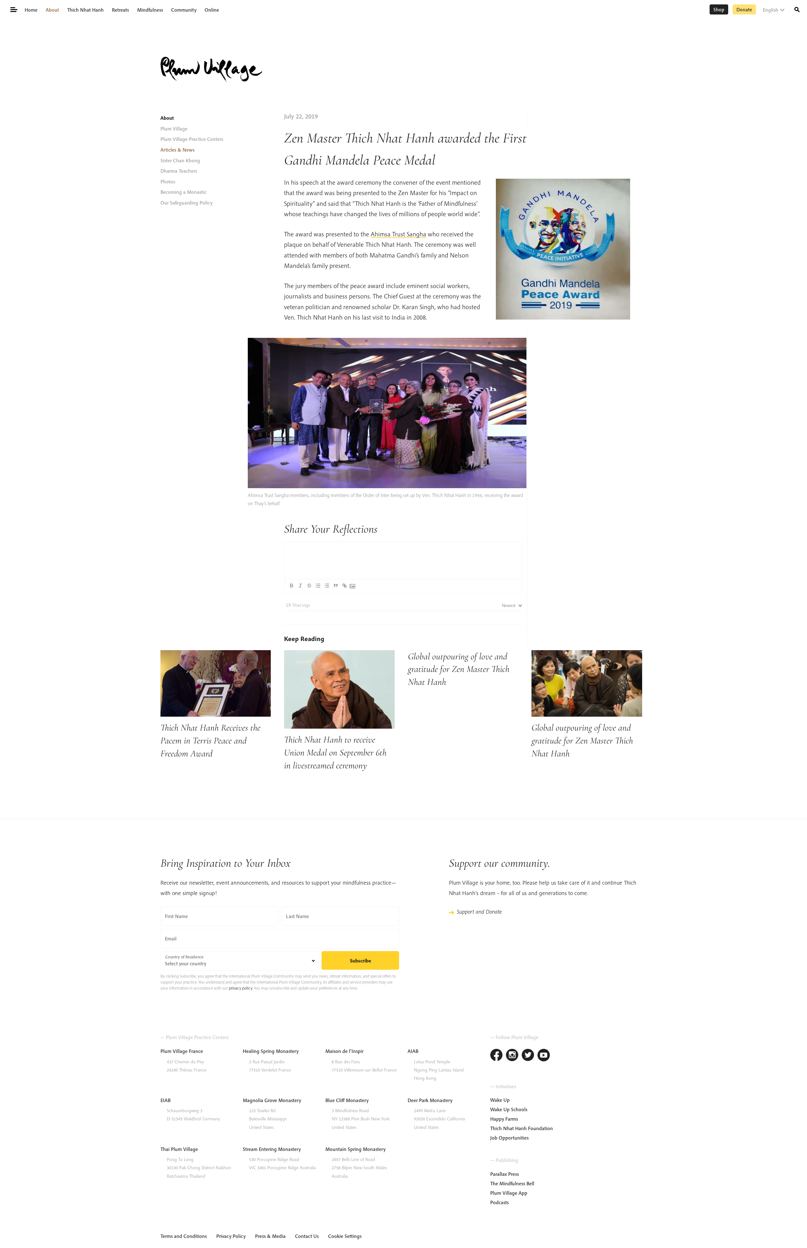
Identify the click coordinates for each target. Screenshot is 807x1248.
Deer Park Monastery (430, 1100)
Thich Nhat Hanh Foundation (521, 1128)
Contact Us (307, 1236)
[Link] (344, 585)
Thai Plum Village (179, 1149)
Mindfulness (150, 10)
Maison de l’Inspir (344, 1051)
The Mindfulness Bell (512, 1183)
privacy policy (240, 988)
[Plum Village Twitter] (528, 1056)
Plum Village (174, 128)
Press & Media (270, 1236)
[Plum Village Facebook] (496, 1056)
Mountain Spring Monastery (355, 1149)
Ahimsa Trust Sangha (398, 234)
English (770, 10)
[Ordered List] (318, 585)
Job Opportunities (509, 1138)
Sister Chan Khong (180, 160)
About (52, 10)
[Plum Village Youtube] (543, 1056)
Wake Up (500, 1100)
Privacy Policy (231, 1236)
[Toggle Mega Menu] (13, 9)
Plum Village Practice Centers (191, 139)
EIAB (165, 1100)
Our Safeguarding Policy (186, 202)
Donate (744, 9)
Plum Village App (508, 1193)
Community (183, 10)
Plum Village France (181, 1051)
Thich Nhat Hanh (85, 10)
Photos (167, 181)
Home (31, 10)
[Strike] (309, 585)
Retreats (120, 10)
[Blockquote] (335, 585)
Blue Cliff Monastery (347, 1100)
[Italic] (300, 585)
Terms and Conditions (183, 1236)
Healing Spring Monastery (271, 1051)
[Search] (797, 9)
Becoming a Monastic (183, 192)
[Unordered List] (326, 585)
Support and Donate (479, 911)
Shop (718, 9)
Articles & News (177, 150)
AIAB (413, 1051)
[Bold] (291, 585)
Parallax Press (504, 1174)
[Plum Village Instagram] (512, 1056)
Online (212, 10)
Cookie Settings (345, 1236)
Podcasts (499, 1202)
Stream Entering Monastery (272, 1149)
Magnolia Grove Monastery (272, 1100)
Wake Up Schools (508, 1109)
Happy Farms (504, 1119)
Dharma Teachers (178, 171)
